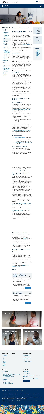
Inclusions (6, 41)
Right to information (6, 382)
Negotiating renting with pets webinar (24, 168)
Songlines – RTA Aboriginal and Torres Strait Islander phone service (11, 375)
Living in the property (5, 30)
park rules (15, 244)
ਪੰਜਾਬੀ (4, 359)
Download (28, 288)
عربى (4, 358)
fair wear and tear (26, 44)
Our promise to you (6, 371)
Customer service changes (8, 383)
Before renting (26, 355)
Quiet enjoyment (7, 46)
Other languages (28, 393)
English (39, 1)
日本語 (4, 361)
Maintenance (5, 60)
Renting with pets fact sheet (20, 137)
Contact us (26, 380)
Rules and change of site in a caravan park (7, 51)
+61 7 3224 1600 (27, 373)
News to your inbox (36, 393)
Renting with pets (6, 39)
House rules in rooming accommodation (7, 55)
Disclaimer (17, 393)
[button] (31, 32)
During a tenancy (15, 27)
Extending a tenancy (5, 74)
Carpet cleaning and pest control (38, 54)
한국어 (4, 365)
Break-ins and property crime (7, 48)
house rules (25, 238)
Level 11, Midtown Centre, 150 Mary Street (32, 375)
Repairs (4, 62)
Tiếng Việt (5, 355)
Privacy (22, 393)
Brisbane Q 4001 (26, 376)
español (4, 357)
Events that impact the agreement (6, 69)
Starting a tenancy (27, 357)
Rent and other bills (6, 64)
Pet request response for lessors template (22, 130)
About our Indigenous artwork (8, 376)
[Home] (6, 6)
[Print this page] (29, 32)
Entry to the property (6, 33)
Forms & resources (27, 361)
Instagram (36, 378)
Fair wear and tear (38, 50)
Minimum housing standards (6, 66)
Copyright (11, 393)
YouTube (31, 378)
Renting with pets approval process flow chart (23, 142)
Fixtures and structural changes (6, 36)
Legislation (5, 379)
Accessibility (5, 393)
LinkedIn (25, 378)
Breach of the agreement (5, 71)
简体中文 (4, 362)
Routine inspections (6, 44)
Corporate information (7, 372)
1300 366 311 (26, 371)
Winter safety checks (6, 58)
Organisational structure (7, 380)
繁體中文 (4, 364)
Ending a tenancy (27, 359)
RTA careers (5, 378)
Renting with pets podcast (22, 170)
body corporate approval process (21, 209)
